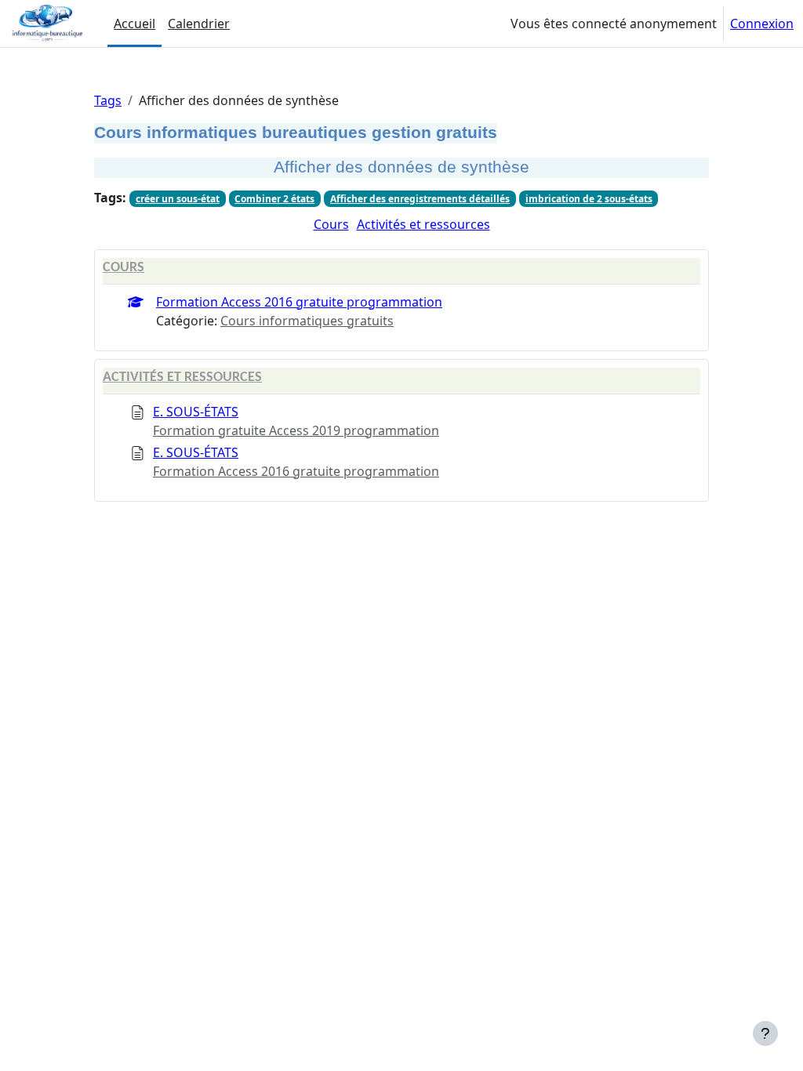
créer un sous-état (178, 198)
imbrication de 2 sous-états (588, 198)
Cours (331, 224)
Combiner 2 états (274, 198)
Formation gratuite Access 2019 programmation (296, 430)
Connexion (762, 23)
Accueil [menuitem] (134, 23)
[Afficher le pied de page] (765, 1033)
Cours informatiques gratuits (307, 320)
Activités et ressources (423, 224)
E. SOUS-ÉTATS (195, 411)
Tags (108, 100)
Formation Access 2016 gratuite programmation (299, 301)
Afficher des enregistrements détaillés (420, 198)
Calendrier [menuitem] (199, 23)
